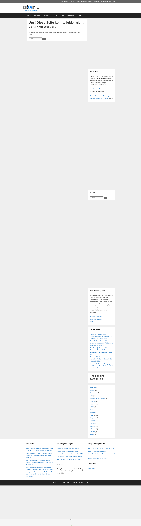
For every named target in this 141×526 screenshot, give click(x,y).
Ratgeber (93, 418)
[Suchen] (44, 39)
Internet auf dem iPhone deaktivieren (68, 448)
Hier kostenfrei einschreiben (99, 89)
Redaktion (93, 420)
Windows (93, 429)
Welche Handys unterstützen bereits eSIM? (70, 454)
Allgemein (93, 387)
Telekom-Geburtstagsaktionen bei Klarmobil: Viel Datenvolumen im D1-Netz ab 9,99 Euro (101, 359)
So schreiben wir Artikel (86, 1)
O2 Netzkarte (94, 322)
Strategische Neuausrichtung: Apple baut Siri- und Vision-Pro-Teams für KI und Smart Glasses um (101, 366)
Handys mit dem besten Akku (97, 451)
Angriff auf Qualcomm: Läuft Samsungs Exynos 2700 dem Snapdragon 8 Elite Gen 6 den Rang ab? (39, 462)
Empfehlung (93, 393)
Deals (92, 390)
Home (29, 15)
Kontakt (78, 1)
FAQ (56, 15)
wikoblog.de (91, 468)
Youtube (92, 434)
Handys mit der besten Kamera (97, 459)
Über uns (72, 1)
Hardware (80, 15)
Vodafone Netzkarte (96, 319)
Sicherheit (93, 423)
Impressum (96, 1)
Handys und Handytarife (67, 15)
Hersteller (93, 404)
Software (92, 426)
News (114, 1)
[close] (71, 519)
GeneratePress (86, 483)
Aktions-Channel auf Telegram (99, 98)
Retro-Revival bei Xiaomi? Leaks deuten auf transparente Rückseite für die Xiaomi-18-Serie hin (101, 343)
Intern (92, 407)
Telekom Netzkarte (96, 316)
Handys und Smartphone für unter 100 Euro (101, 448)
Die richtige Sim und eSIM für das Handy (69, 459)
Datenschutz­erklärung (106, 1)
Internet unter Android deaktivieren (67, 451)
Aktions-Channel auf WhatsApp (99, 96)
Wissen (92, 432)
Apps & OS (37, 15)
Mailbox (92, 412)
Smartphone (47, 15)
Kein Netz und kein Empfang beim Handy (69, 456)
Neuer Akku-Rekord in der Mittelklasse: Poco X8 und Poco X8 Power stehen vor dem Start (101, 336)
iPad (91, 409)
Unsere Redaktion (64, 1)
